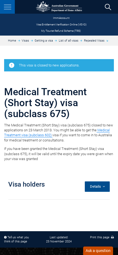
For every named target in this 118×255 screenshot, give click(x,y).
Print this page (100, 237)
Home (12, 40)
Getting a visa (44, 40)
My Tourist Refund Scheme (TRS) (61, 30)
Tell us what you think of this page (16, 240)
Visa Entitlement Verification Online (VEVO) (61, 24)
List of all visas (68, 40)
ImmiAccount (61, 17)
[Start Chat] (98, 251)
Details (96, 186)
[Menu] (7, 7)
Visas (25, 40)
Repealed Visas (94, 40)
